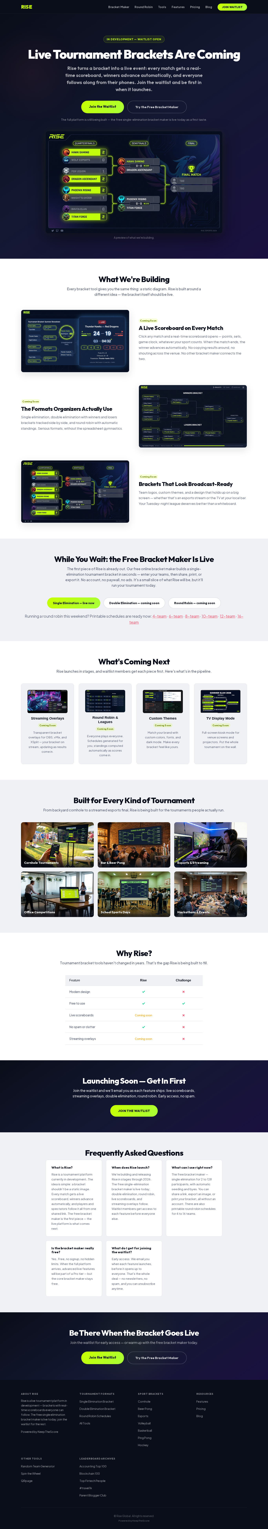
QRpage (27, 1480)
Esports (143, 1416)
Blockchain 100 (89, 1473)
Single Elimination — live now (73, 603)
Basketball (145, 1430)
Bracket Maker (118, 7)
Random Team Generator (38, 1466)
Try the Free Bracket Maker (157, 107)
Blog (208, 7)
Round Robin (144, 7)
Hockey (143, 1445)
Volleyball (144, 1423)
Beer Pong (145, 1408)
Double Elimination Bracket (97, 1408)
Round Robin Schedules (95, 1416)
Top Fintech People (92, 1480)
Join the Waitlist (102, 106)
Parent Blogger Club (92, 1495)
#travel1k (85, 1488)
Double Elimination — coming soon (134, 603)
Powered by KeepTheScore (39, 1431)
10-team (210, 616)
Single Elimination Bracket (96, 1401)
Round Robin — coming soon (194, 603)
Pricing (195, 7)
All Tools (84, 1423)
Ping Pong (144, 1437)
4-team (159, 616)
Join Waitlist (232, 7)
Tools (162, 7)
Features (178, 7)
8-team (192, 616)
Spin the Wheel (31, 1473)
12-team (227, 616)
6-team (176, 616)
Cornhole (144, 1401)
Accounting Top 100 (93, 1466)
